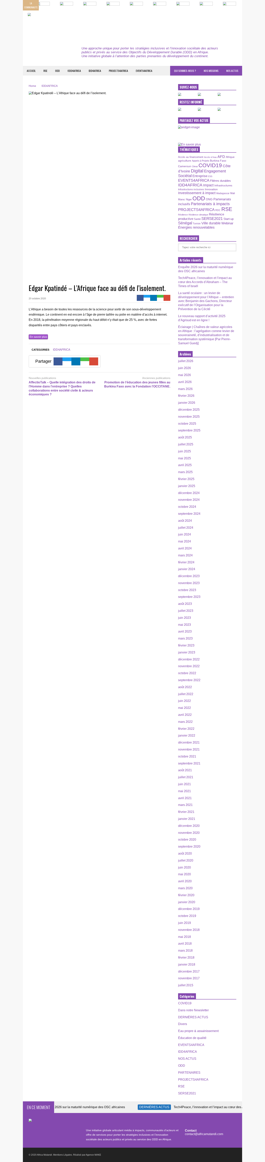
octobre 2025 (187, 423)
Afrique (230, 156)
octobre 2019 (187, 916)
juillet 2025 (185, 444)
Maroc (181, 199)
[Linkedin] (153, 298)
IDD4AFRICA (95, 71)
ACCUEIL (31, 71)
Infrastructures (223, 185)
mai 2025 (184, 458)
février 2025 (186, 479)
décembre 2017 (189, 971)
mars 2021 (185, 805)
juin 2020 (184, 867)
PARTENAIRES (189, 1072)
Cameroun (184, 166)
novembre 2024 (189, 499)
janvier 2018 (186, 964)
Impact (208, 185)
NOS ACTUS (232, 71)
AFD (221, 157)
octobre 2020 (187, 839)
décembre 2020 (189, 825)
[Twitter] (147, 296)
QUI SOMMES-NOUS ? (185, 71)
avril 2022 (185, 714)
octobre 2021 (187, 756)
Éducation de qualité (192, 1038)
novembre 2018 (189, 929)
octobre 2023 (187, 590)
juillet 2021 (185, 777)
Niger (189, 199)
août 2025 (185, 437)
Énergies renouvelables (196, 227)
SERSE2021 (212, 218)
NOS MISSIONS (211, 71)
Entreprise (199, 176)
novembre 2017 (189, 978)
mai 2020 (184, 874)
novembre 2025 (189, 416)
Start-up (228, 218)
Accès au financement (190, 157)
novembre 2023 (189, 583)
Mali (232, 193)
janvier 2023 (186, 652)
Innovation (211, 189)
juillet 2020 (185, 860)
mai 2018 (184, 936)
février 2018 (186, 957)
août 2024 (185, 520)
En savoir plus (38, 336)
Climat (195, 166)
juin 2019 (184, 922)
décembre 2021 (189, 742)
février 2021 (186, 811)
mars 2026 (185, 389)
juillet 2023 (185, 610)
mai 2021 (184, 791)
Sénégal (185, 223)
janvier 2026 (186, 402)
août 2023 (185, 603)
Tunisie (197, 223)
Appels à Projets (200, 160)
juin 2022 (184, 700)
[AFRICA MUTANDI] (63, 25)
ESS (210, 176)
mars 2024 (185, 555)
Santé (197, 219)
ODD (57, 71)
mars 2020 (185, 888)
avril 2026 (185, 382)
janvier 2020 (186, 902)
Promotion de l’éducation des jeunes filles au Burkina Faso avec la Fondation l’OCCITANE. (137, 384)
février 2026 (186, 395)
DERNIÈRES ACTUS (193, 1017)
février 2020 (186, 895)
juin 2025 (184, 451)
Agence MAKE (93, 1154)
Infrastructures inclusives (191, 189)
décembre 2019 (189, 909)
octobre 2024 (187, 506)
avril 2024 (185, 548)
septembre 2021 (189, 763)
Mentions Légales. (63, 1154)
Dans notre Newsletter (193, 1010)
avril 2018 (185, 943)
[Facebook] (140, 298)
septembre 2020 (189, 846)
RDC (218, 210)
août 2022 (185, 687)
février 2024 (186, 562)
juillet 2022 (185, 694)
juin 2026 (184, 368)
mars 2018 (185, 950)
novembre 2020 (189, 832)
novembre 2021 (189, 749)
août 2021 (185, 770)
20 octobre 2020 (37, 298)
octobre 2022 (187, 673)
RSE (45, 71)
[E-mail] (167, 298)
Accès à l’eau (210, 157)
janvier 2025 (186, 486)
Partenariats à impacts (210, 204)
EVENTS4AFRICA (144, 71)
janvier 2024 (186, 569)
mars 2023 (185, 638)
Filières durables (220, 180)
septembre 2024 (189, 513)
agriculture (184, 160)
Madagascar (222, 193)
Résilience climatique (198, 214)
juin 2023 (184, 617)
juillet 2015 (185, 985)
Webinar (227, 223)
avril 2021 (185, 798)
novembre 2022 (189, 666)
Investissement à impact (197, 193)
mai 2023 (184, 624)
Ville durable (211, 223)
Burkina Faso (218, 160)
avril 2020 (185, 881)
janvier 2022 (186, 735)
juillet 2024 (185, 527)
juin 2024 (184, 534)
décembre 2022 (189, 659)
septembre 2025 (189, 430)
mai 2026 (184, 375)
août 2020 (185, 853)
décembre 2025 (189, 409)
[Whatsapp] (160, 296)
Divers (182, 1024)
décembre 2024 (189, 493)
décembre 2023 (189, 576)
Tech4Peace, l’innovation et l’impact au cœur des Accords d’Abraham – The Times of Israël (205, 282)
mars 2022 (185, 721)
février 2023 (186, 645)
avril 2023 (185, 631)
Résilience (183, 214)
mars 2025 (185, 472)
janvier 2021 (186, 818)
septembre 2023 (189, 596)
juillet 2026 (185, 361)
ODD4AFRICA (74, 71)
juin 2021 (184, 784)
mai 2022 (184, 707)
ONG (209, 199)
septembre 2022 (189, 680)
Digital (197, 171)
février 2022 (186, 728)
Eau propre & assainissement (198, 1031)
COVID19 (210, 165)
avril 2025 (185, 465)
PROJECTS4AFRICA (118, 71)
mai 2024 (184, 541)
